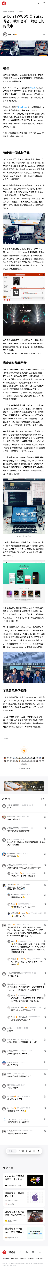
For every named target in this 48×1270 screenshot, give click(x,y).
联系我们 (14, 1258)
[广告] (24, 786)
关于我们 (31, 1258)
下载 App (5, 1258)
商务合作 (23, 1258)
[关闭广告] (43, 783)
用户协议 (39, 1258)
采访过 (33, 88)
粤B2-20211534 (11, 1265)
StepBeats (22, 107)
